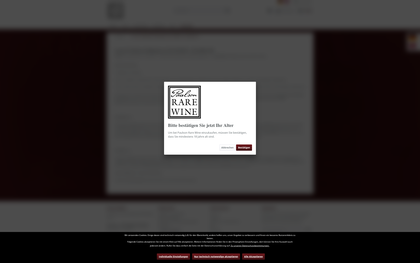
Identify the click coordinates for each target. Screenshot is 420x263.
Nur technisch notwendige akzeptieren (216, 256)
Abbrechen (227, 147)
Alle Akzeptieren (253, 256)
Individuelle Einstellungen (173, 256)
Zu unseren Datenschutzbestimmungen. (250, 245)
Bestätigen (244, 147)
